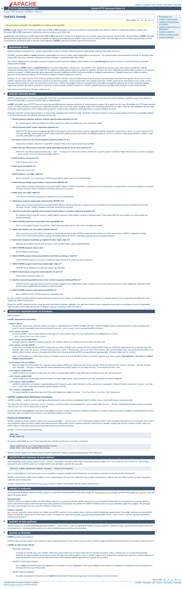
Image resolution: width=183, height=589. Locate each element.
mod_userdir (140, 493)
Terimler (159, 5)
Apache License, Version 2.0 (14, 585)
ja (145, 20)
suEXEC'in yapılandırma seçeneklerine (93, 236)
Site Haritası (168, 5)
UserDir (48, 236)
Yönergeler (147, 5)
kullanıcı (46, 342)
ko (149, 20)
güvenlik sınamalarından (83, 515)
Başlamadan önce (165, 17)
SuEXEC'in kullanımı (166, 32)
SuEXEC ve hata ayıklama (169, 34)
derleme (136, 515)
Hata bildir (177, 5)
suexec (13, 441)
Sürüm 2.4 (38, 12)
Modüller (138, 5)
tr (153, 20)
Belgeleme (29, 12)
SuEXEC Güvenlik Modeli (168, 19)
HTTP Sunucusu (17, 12)
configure (51, 421)
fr (142, 20)
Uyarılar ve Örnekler (166, 37)
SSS (153, 5)
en (138, 20)
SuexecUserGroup (102, 493)
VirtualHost (64, 501)
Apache (6, 12)
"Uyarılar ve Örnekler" (58, 307)
